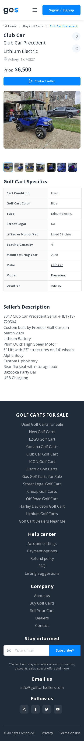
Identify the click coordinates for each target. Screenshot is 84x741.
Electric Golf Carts (42, 469)
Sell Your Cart (42, 610)
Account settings (42, 543)
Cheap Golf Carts (42, 491)
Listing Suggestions (42, 573)
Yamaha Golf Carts (42, 446)
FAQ (42, 565)
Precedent (58, 275)
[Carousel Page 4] (40, 167)
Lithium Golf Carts (42, 513)
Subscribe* (65, 650)
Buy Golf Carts (33, 26)
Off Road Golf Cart (42, 498)
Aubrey (56, 285)
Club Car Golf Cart (42, 454)
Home (12, 26)
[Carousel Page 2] (19, 167)
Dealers (42, 618)
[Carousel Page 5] (51, 167)
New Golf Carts (42, 431)
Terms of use (69, 733)
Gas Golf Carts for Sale (42, 476)
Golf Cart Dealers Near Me (42, 521)
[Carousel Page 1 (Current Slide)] (8, 167)
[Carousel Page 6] (61, 167)
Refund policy (42, 558)
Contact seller (45, 81)
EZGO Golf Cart (42, 439)
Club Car (57, 265)
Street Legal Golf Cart (42, 483)
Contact (42, 625)
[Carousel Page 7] (72, 167)
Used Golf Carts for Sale (42, 424)
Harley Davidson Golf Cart (42, 506)
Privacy (47, 733)
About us (42, 595)
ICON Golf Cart (42, 461)
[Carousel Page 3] (29, 167)
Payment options (42, 551)
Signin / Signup (61, 10)
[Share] (76, 48)
